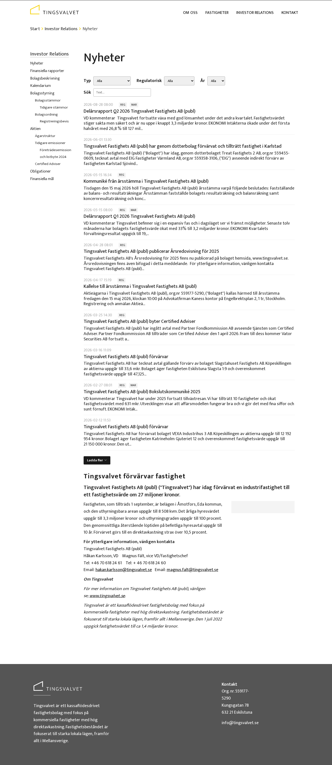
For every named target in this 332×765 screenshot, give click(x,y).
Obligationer (40, 171)
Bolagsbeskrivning (45, 78)
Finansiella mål (42, 178)
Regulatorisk (149, 80)
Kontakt (289, 12)
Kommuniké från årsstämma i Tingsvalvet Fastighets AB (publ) (146, 181)
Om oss (190, 12)
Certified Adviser (48, 164)
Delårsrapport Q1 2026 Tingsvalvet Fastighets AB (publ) (139, 216)
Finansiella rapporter (47, 70)
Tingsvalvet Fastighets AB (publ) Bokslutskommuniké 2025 (142, 392)
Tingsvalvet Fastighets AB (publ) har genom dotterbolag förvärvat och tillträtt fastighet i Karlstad (182, 146)
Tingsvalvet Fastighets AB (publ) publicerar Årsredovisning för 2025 (151, 251)
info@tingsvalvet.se (240, 723)
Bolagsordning (46, 114)
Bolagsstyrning (42, 93)
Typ (87, 80)
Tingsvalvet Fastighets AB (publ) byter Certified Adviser (139, 321)
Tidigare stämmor (54, 107)
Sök (87, 92)
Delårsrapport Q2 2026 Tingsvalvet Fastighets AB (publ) (139, 111)
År (202, 80)
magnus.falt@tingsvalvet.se (192, 570)
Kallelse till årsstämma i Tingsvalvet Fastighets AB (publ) (140, 286)
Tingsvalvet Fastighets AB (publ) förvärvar (126, 357)
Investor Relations (255, 12)
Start (35, 29)
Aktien (35, 128)
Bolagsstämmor (48, 100)
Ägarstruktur (45, 136)
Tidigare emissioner (50, 143)
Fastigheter (216, 12)
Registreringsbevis (54, 121)
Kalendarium (40, 85)
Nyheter (36, 63)
